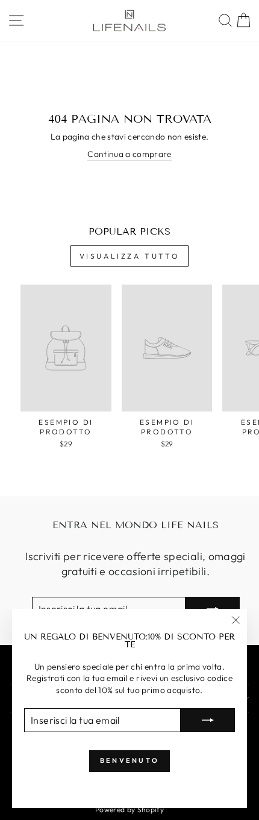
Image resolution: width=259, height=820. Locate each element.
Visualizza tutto (130, 255)
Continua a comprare (129, 154)
